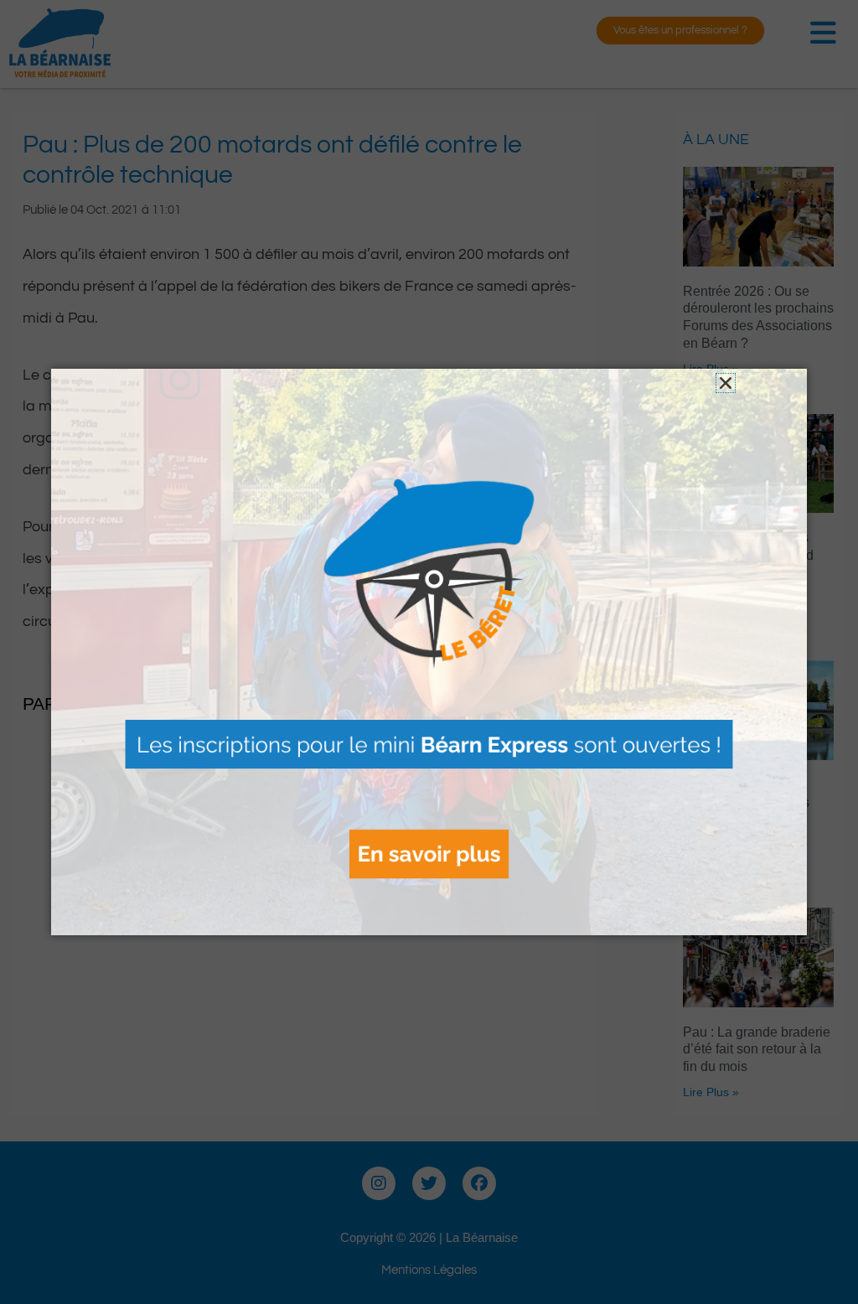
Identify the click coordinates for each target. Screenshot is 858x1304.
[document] (429, 652)
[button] (725, 383)
